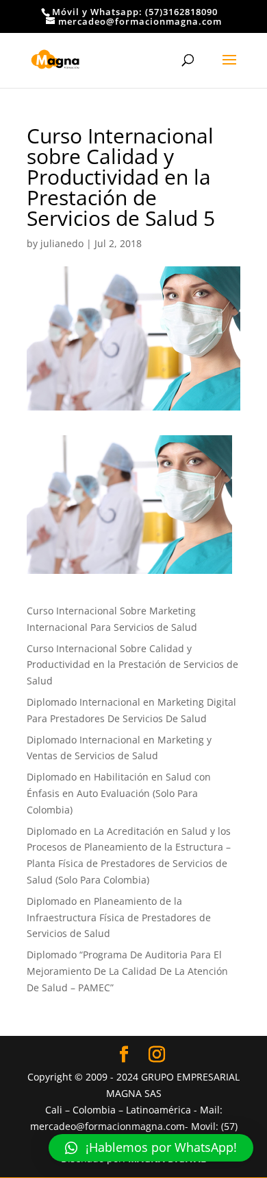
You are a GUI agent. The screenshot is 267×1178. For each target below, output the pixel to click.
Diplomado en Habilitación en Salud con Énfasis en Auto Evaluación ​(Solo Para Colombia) (119, 793)
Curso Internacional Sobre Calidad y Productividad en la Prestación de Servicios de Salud (132, 665)
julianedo (62, 243)
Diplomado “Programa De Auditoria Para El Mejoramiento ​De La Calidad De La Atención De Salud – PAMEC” (127, 971)
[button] (151, 1148)
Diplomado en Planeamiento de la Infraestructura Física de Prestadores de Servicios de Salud (119, 917)
